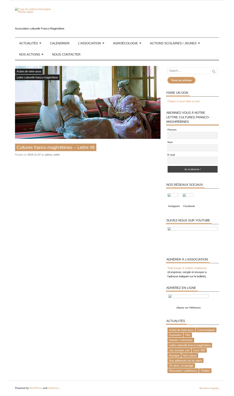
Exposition (175, 334)
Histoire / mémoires (181, 340)
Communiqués (206, 330)
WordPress (35, 388)
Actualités (28, 43)
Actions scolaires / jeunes (173, 43)
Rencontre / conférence (183, 370)
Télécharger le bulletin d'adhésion (187, 268)
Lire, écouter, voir (179, 350)
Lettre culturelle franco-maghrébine (37, 77)
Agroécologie (125, 43)
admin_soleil (52, 154)
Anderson (53, 388)
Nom (170, 142)
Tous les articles (181, 80)
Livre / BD (199, 350)
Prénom (172, 129)
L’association (89, 43)
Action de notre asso (29, 71)
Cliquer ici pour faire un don (183, 101)
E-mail (171, 154)
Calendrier (59, 43)
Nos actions (29, 54)
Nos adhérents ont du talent (185, 360)
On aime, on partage (181, 365)
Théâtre (205, 370)
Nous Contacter (66, 54)
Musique (174, 355)
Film (187, 334)
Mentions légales (209, 388)
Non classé (190, 355)
